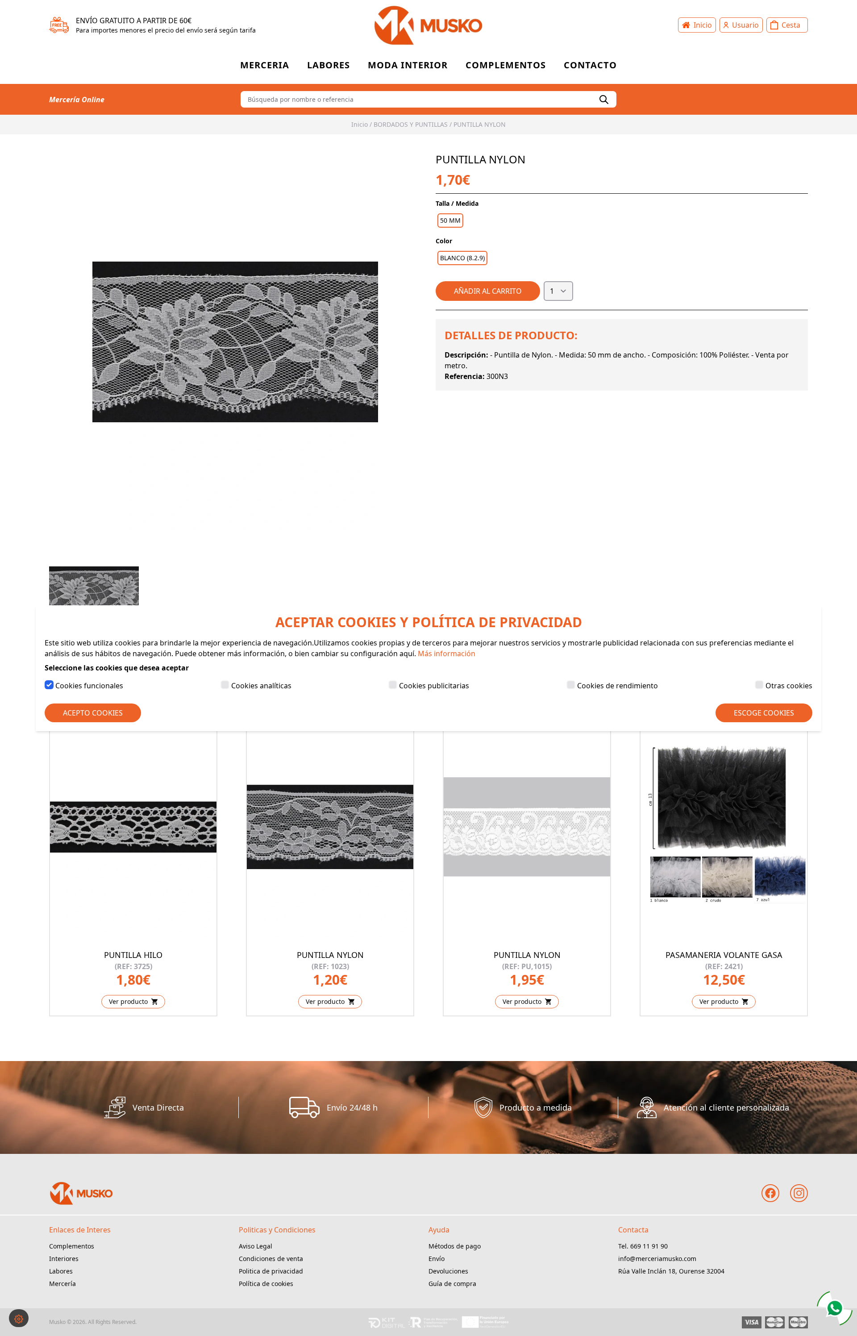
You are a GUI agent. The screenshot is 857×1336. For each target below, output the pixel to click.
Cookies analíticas (261, 686)
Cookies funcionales (89, 686)
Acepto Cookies (93, 713)
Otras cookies (788, 686)
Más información (446, 653)
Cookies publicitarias (434, 686)
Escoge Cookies (764, 713)
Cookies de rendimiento (617, 686)
